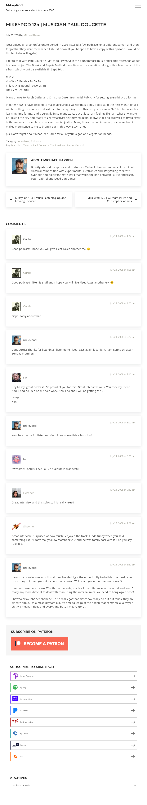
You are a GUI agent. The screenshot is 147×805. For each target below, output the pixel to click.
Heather (28, 493)
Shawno (28, 526)
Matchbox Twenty (21, 145)
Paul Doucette (41, 145)
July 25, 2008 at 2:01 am (122, 523)
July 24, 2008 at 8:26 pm (122, 456)
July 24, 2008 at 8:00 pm (122, 422)
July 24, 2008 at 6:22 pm (122, 337)
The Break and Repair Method (67, 145)
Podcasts (35, 141)
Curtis (27, 272)
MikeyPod (14, 5)
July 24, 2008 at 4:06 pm (122, 269)
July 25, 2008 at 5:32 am (122, 564)
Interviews (23, 141)
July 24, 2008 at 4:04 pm (122, 236)
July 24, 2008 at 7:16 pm (122, 374)
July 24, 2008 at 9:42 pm (122, 489)
